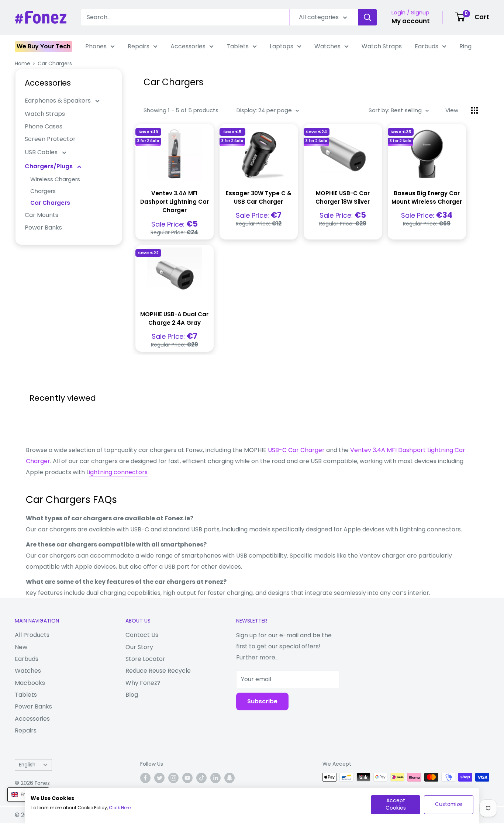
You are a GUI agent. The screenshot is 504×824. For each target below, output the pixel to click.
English (27, 764)
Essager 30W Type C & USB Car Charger (258, 197)
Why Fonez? (142, 683)
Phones (96, 46)
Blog (131, 694)
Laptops (281, 46)
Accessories (188, 46)
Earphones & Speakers (58, 100)
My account (410, 21)
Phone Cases (43, 126)
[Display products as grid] (474, 110)
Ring (465, 46)
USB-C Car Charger (296, 450)
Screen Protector (50, 139)
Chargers (43, 191)
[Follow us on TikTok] (201, 778)
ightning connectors (118, 472)
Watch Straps (382, 46)
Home (22, 63)
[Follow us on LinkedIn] (215, 778)
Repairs (138, 46)
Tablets (238, 46)
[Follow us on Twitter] (159, 778)
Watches (327, 46)
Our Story (139, 647)
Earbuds (426, 46)
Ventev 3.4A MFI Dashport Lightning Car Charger (174, 201)
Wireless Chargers (55, 179)
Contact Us (141, 635)
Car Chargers (55, 63)
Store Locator (145, 659)
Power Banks (43, 227)
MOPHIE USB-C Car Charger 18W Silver (342, 197)
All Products (32, 635)
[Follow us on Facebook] (145, 778)
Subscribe (262, 701)
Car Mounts (41, 215)
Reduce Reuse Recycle (158, 670)
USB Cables (42, 152)
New (21, 647)
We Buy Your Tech (43, 46)
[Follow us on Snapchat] (229, 778)
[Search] (367, 17)
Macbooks (30, 683)
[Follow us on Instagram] (173, 778)
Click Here (120, 807)
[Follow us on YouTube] (187, 778)
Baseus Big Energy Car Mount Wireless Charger (426, 197)
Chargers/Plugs (49, 166)
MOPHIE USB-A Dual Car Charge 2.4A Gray (174, 318)
